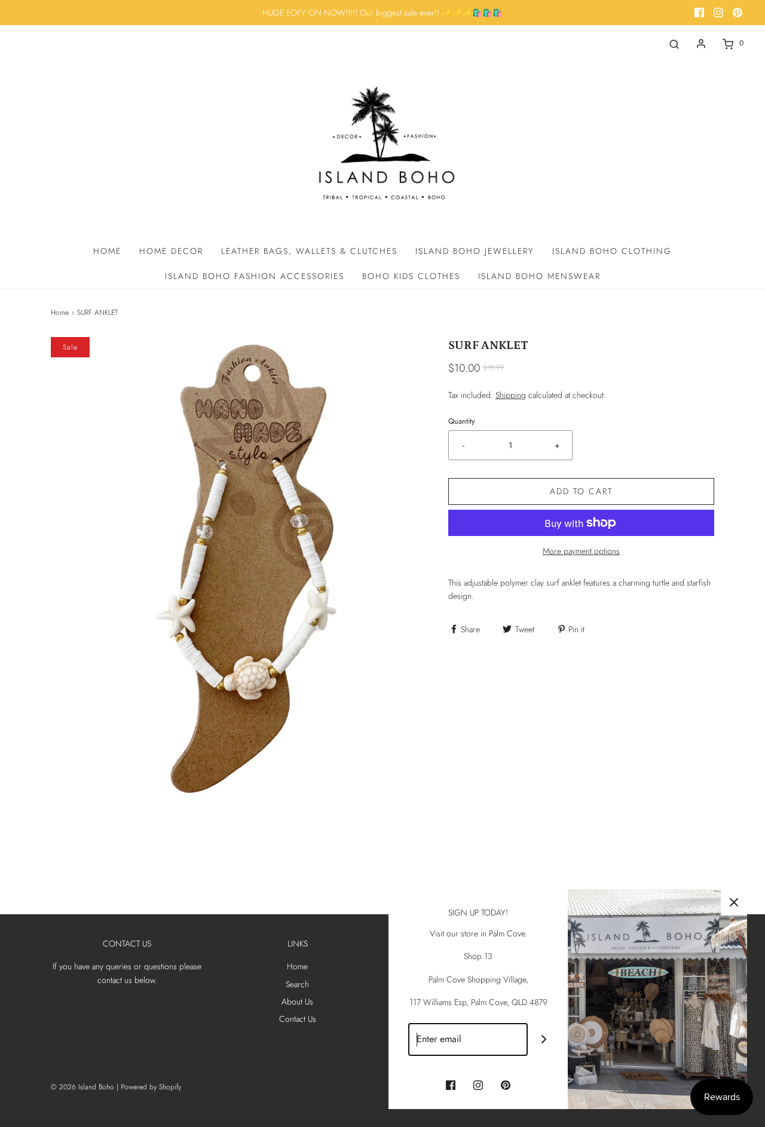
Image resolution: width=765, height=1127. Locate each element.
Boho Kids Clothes (411, 276)
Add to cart (581, 491)
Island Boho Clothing (612, 251)
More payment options (581, 551)
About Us (297, 1001)
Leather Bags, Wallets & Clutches (309, 251)
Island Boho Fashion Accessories (254, 276)
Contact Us (297, 1019)
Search (297, 984)
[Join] (544, 1039)
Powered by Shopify (151, 1087)
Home (107, 251)
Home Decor (171, 251)
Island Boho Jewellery (474, 251)
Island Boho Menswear (539, 276)
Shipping (510, 395)
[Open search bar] (674, 43)
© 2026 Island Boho (82, 1087)
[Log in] (701, 43)
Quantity (461, 421)
